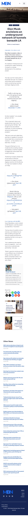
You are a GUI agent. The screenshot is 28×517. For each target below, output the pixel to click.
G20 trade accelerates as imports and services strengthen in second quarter (13, 346)
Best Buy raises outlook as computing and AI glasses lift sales (13, 384)
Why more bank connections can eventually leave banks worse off (12, 438)
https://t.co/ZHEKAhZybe (14, 201)
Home (23, 493)
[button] (20, 3)
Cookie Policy (5, 506)
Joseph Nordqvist (15, 44)
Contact (22, 496)
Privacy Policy (5, 504)
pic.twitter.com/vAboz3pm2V (14, 204)
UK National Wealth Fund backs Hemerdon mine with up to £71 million (13, 418)
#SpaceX (10, 197)
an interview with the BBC (13, 221)
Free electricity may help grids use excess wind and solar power (12, 352)
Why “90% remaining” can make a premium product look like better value (13, 365)
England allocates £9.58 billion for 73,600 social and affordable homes (12, 457)
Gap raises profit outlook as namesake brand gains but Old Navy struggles (13, 359)
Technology (16, 25)
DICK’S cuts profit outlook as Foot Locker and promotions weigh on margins (12, 465)
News (10, 25)
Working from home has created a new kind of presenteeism (13, 371)
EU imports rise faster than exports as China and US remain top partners (13, 391)
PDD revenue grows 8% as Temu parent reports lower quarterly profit (13, 472)
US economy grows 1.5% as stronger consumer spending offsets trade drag (13, 425)
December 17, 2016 (14, 108)
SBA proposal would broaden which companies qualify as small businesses (13, 405)
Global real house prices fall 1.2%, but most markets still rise (13, 378)
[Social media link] (3, 496)
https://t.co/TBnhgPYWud (14, 176)
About (23, 495)
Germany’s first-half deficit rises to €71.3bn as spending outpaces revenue (13, 444)
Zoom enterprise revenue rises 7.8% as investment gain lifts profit (13, 431)
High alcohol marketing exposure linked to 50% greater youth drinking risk (14, 451)
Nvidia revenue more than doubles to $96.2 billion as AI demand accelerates (13, 412)
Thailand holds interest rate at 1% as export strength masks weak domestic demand (13, 398)
